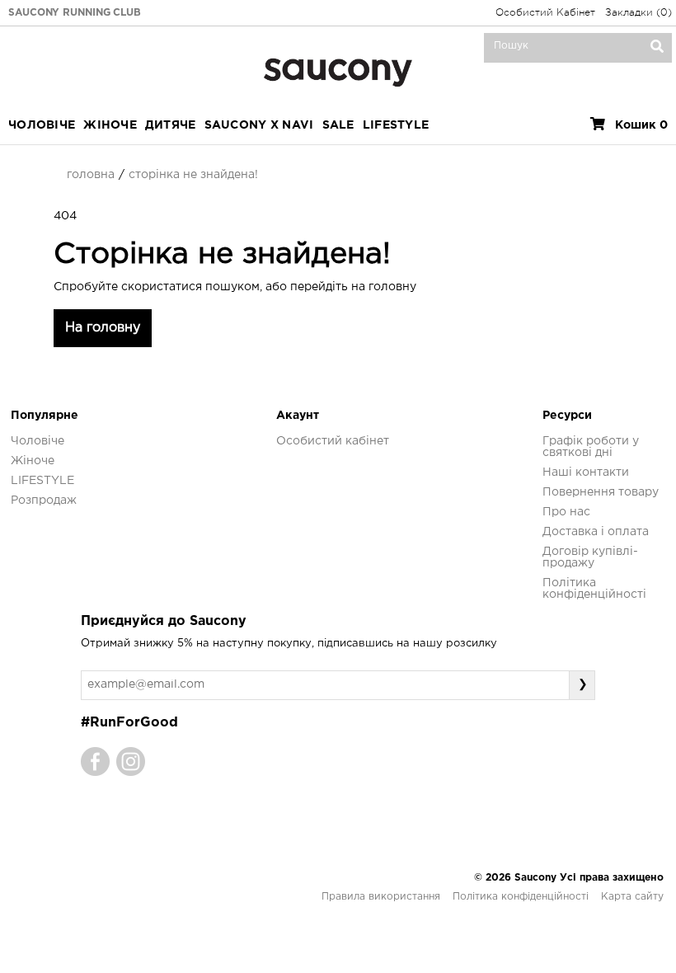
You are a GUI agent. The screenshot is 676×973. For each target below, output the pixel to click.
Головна (91, 175)
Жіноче (110, 125)
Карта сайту (632, 896)
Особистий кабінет (332, 441)
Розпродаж (44, 500)
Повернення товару (600, 492)
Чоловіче (41, 125)
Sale (338, 125)
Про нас (566, 512)
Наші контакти (585, 472)
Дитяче (170, 125)
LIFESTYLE (396, 125)
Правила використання (381, 896)
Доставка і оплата (595, 532)
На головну (102, 328)
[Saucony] (338, 70)
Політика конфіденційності (521, 896)
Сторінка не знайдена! (193, 175)
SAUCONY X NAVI (259, 125)
